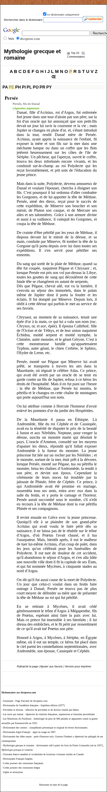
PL (29, 87)
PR (42, 87)
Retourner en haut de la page (53, 784)
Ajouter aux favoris (51, 666)
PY (49, 87)
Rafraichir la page (27, 666)
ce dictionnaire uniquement (63, 14)
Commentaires (76, 56)
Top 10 (75, 52)
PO (36, 87)
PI (24, 87)
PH (18, 87)
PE (11, 87)
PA (5, 87)
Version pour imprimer (78, 666)
